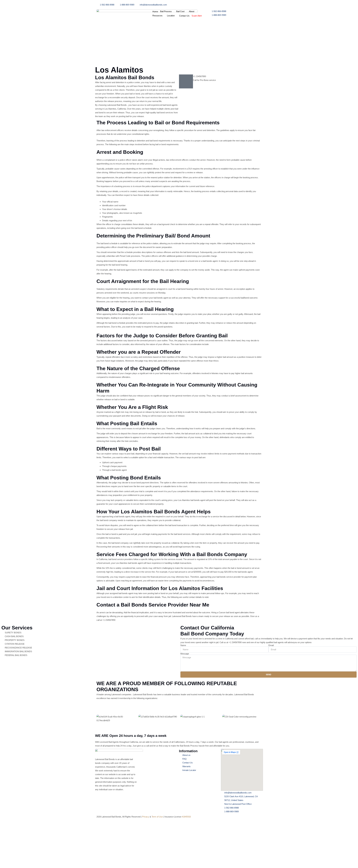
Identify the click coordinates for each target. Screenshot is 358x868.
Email (271, 645)
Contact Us (184, 16)
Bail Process (166, 11)
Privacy (145, 816)
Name (183, 645)
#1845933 (186, 816)
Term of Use (157, 816)
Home (155, 11)
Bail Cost (180, 11)
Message (184, 654)
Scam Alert (197, 16)
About (191, 11)
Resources (157, 15)
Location (171, 15)
